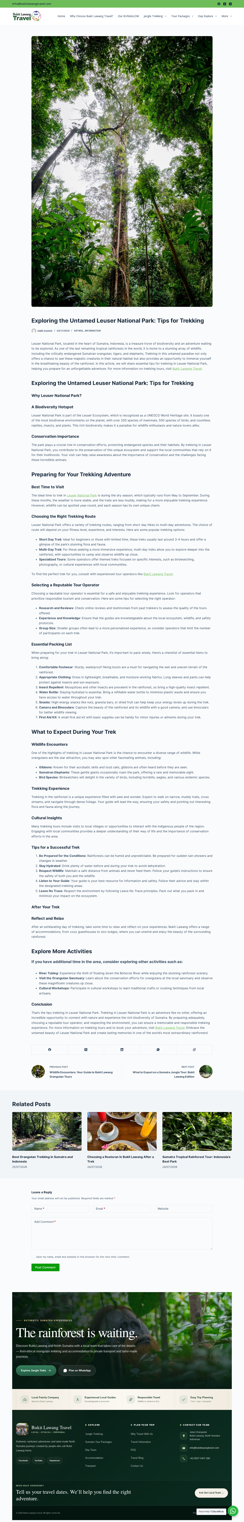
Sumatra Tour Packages (98, 1441)
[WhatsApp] (158, 1050)
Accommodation (94, 1457)
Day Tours (90, 1449)
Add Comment (45, 1222)
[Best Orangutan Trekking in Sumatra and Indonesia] (47, 1131)
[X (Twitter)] (224, 3)
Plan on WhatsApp (80, 1370)
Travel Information (141, 1441)
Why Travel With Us (142, 1434)
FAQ (133, 1449)
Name (39, 1208)
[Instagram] (230, 3)
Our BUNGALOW (128, 16)
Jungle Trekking (153, 16)
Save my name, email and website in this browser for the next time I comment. (83, 1256)
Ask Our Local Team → (211, 1492)
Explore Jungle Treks (33, 1370)
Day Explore (205, 16)
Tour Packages (180, 16)
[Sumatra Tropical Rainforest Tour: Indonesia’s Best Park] (197, 1131)
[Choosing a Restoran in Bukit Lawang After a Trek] (122, 1131)
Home (61, 16)
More (225, 16)
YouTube (39, 1460)
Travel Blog (137, 1457)
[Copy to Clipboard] (194, 1050)
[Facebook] (219, 3)
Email (100, 1208)
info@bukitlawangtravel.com (204, 1448)
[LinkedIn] (122, 1050)
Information (93, 330)
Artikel (78, 330)
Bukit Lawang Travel (187, 368)
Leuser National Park (82, 495)
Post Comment (45, 1267)
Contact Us (137, 1465)
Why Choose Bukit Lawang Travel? (91, 16)
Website (163, 1208)
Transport (90, 1465)
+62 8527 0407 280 (200, 1458)
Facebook (23, 1460)
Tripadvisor (54, 1460)
